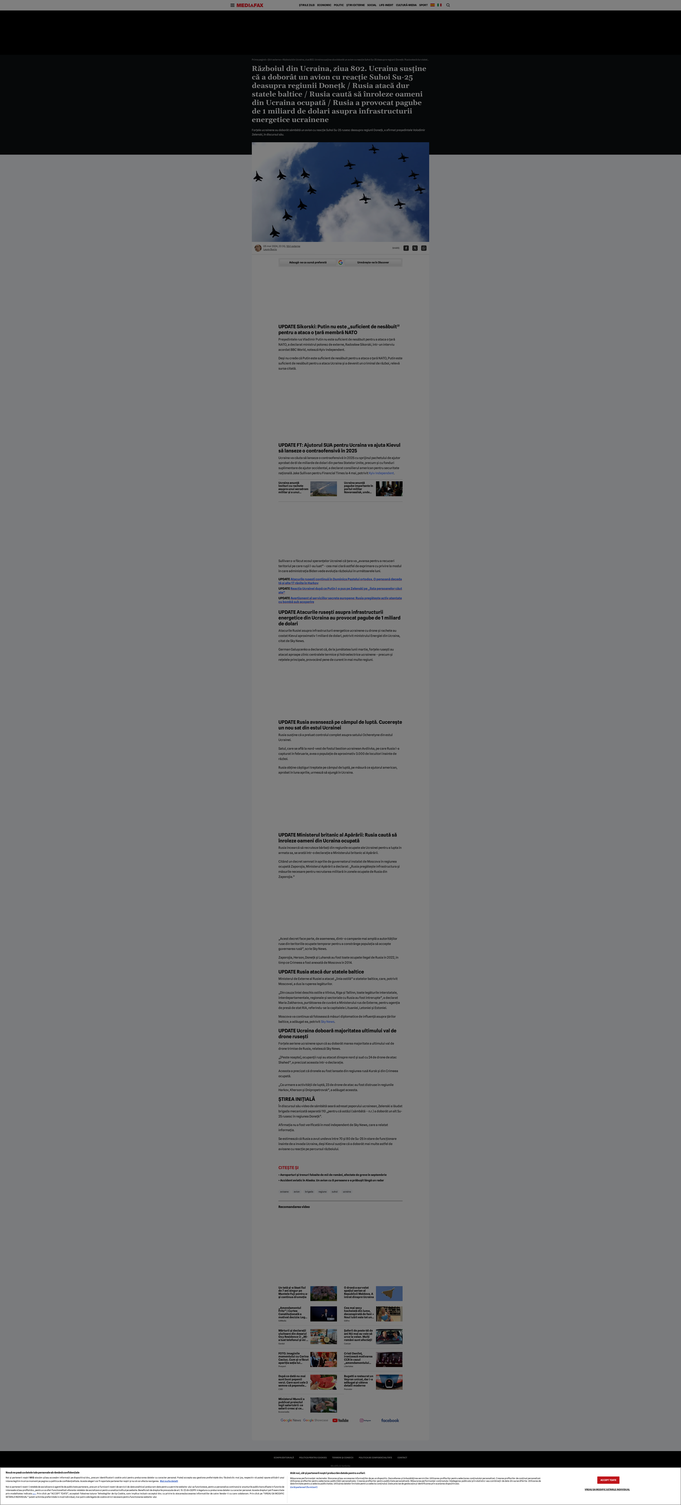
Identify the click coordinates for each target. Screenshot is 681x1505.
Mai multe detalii (169, 1481)
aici (34, 1494)
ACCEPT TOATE (608, 1480)
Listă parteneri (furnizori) (303, 1487)
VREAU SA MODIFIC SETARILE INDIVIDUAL (607, 1489)
